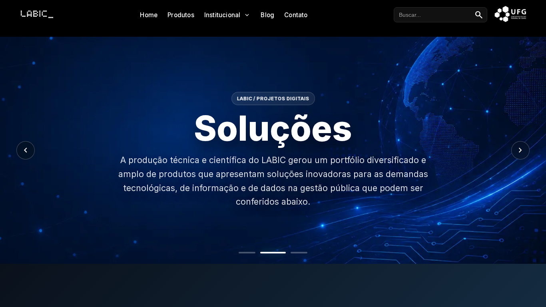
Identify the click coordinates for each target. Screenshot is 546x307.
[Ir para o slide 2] (273, 252)
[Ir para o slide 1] (247, 252)
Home (148, 15)
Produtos (180, 15)
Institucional (227, 15)
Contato (295, 15)
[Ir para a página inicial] (37, 14)
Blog (267, 15)
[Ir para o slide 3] (299, 252)
